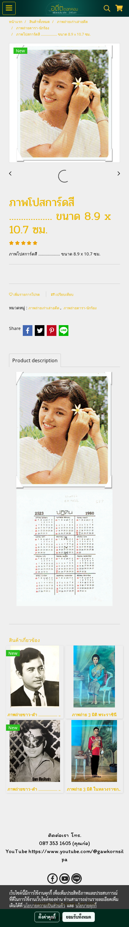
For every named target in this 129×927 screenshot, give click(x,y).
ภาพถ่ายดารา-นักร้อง (80, 307)
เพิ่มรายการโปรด (26, 294)
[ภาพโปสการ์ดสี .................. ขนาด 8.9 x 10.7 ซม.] (64, 103)
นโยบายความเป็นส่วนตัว (44, 905)
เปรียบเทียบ (64, 294)
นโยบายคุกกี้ (86, 905)
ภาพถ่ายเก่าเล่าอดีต (44, 307)
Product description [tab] (35, 360)
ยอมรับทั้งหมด (78, 917)
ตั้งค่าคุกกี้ (47, 917)
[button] (105, 8)
